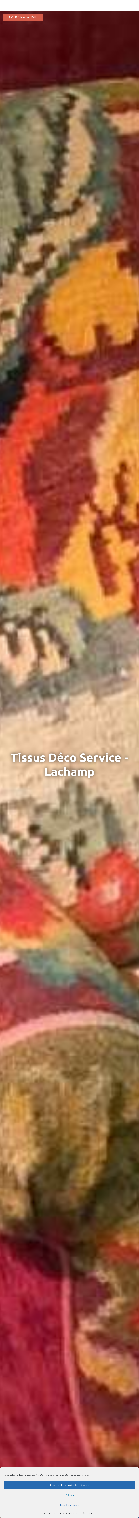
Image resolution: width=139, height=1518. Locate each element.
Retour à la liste (23, 17)
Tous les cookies (69, 1505)
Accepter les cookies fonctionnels (69, 1485)
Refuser (69, 1495)
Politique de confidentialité (79, 1513)
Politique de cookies (54, 1513)
